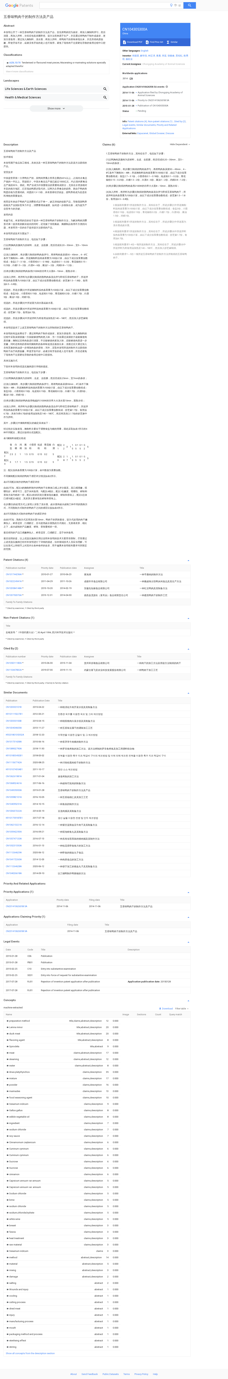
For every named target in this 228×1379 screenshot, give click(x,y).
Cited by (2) (180, 121)
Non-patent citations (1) (160, 121)
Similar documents (146, 125)
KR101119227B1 (14, 714)
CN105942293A (14, 831)
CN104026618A (14, 873)
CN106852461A (14, 783)
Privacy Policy (141, 1374)
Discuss (170, 133)
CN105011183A (14, 663)
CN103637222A (14, 811)
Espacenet (142, 133)
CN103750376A (14, 595)
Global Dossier (157, 133)
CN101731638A (14, 741)
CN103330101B (14, 707)
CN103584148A (14, 588)
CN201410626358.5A (16, 906)
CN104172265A (14, 859)
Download (167, 1008)
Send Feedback (90, 1374)
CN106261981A (14, 776)
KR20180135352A (15, 734)
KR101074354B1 (14, 769)
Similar (174, 42)
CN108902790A (14, 748)
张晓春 (171, 55)
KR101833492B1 (14, 755)
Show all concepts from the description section (30, 1353)
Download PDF (134, 42)
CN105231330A (14, 845)
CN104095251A (14, 804)
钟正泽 (151, 55)
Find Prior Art (156, 42)
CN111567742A (14, 762)
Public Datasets (111, 1374)
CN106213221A (14, 824)
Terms (126, 1374)
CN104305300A (14, 790)
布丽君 (135, 55)
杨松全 (129, 59)
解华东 (143, 55)
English (144, 50)
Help (155, 1374)
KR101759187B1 (14, 817)
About (73, 1374)
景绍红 (179, 55)
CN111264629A (14, 852)
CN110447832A (14, 670)
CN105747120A (14, 838)
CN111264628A (14, 866)
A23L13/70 (15, 62)
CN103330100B (14, 721)
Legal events (128, 125)
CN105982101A (14, 797)
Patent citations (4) (137, 121)
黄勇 (158, 55)
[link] (56, 64)
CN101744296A (14, 574)
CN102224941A (14, 581)
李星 (164, 55)
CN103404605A (14, 727)
